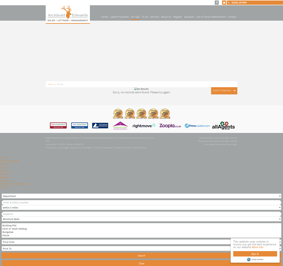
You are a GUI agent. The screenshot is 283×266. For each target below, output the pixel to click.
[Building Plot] (141, 225)
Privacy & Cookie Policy (103, 147)
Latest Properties (119, 16)
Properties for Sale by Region (57, 147)
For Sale (135, 16)
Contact (232, 16)
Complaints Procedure (123, 147)
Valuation (189, 16)
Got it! (255, 254)
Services (154, 16)
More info (257, 247)
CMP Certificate (140, 147)
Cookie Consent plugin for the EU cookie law (255, 259)
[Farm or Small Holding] (141, 228)
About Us (166, 16)
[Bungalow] (141, 232)
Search (141, 255)
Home (104, 16)
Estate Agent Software (228, 141)
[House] (141, 235)
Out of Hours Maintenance (211, 16)
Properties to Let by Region (81, 147)
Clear (141, 263)
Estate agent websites (213, 144)
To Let (145, 16)
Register (177, 16)
